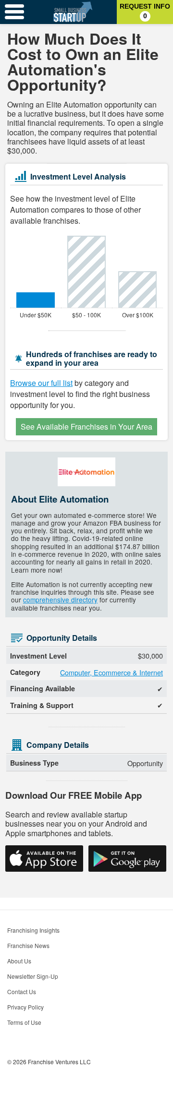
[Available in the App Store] (44, 858)
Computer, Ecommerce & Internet (111, 672)
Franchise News (28, 945)
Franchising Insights (33, 930)
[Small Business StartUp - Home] (73, 12)
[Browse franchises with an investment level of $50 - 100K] (86, 272)
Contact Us (21, 991)
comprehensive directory (60, 599)
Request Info (145, 11)
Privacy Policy (25, 1007)
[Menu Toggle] (14, 12)
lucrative (38, 113)
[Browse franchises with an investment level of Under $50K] (35, 300)
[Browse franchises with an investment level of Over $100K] (137, 289)
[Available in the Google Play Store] (127, 858)
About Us (19, 961)
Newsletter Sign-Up (32, 976)
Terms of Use (24, 1022)
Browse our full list (41, 382)
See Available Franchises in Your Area (86, 426)
